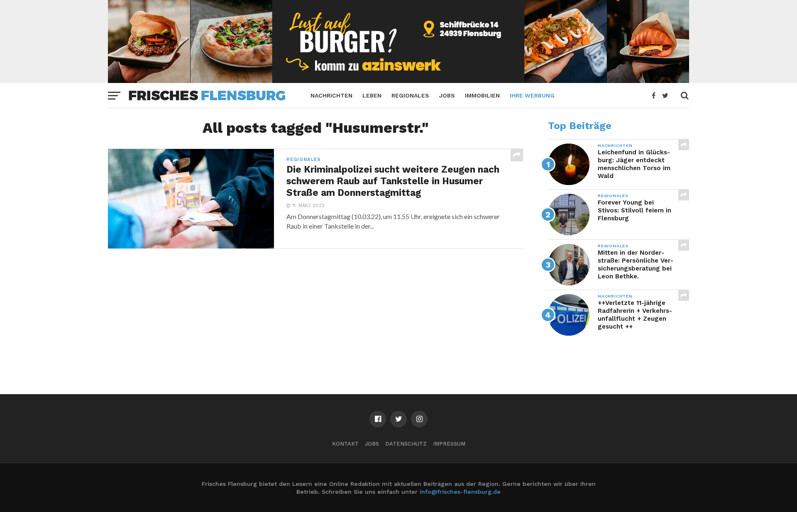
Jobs (447, 95)
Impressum (449, 444)
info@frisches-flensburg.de (460, 491)
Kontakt (345, 444)
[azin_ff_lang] (398, 80)
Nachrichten (331, 95)
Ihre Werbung (532, 95)
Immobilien (482, 95)
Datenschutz (406, 444)
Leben (371, 95)
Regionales (410, 95)
